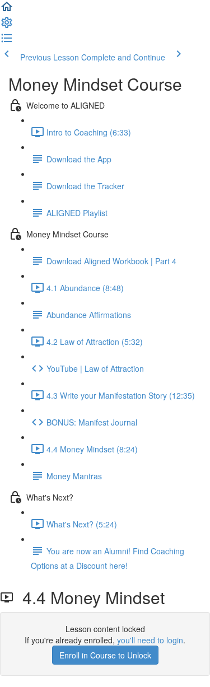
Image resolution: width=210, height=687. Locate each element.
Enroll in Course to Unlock (105, 655)
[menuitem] (6, 25)
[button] (6, 10)
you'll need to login (150, 640)
